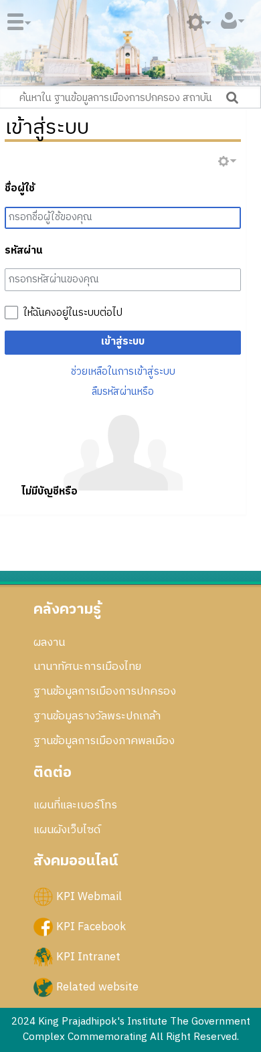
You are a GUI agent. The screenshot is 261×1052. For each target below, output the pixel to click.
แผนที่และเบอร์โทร (75, 805)
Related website (97, 987)
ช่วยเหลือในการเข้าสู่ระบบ (123, 371)
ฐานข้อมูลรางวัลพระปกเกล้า (97, 716)
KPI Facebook (91, 926)
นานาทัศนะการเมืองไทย (87, 666)
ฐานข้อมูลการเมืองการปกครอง (104, 691)
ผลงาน (49, 642)
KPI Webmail (89, 896)
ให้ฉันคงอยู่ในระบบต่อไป (72, 313)
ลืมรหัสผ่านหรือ (123, 391)
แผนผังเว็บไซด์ (66, 829)
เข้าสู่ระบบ (123, 341)
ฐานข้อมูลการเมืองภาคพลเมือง (104, 740)
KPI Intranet (88, 957)
